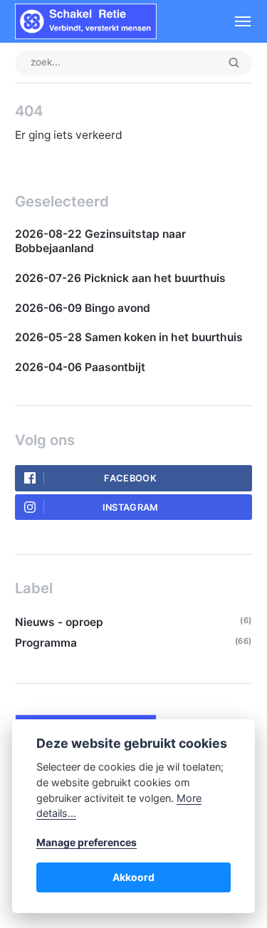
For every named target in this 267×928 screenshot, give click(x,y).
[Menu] (235, 21)
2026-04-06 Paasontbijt (80, 367)
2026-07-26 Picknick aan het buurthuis (120, 278)
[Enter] (234, 63)
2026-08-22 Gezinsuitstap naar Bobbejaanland (100, 241)
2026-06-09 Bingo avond (82, 308)
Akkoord (133, 877)
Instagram (131, 507)
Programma (46, 643)
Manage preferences (86, 842)
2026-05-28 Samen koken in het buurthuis (130, 337)
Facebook (130, 478)
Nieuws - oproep (59, 622)
